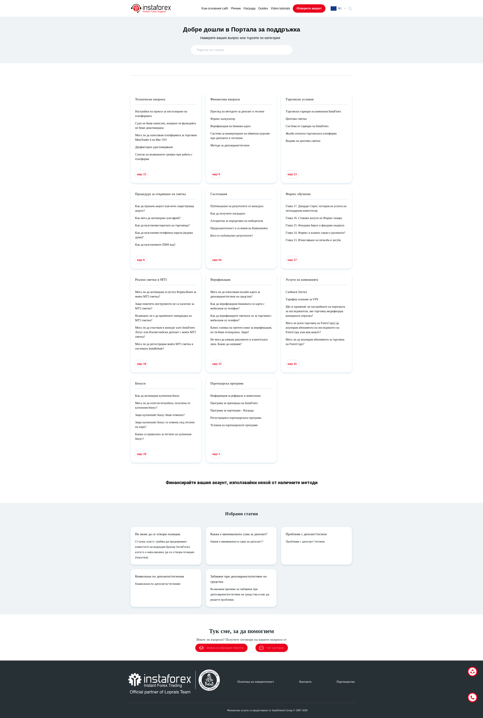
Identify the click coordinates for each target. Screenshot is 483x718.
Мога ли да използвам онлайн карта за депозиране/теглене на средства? (235, 294)
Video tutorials (280, 8)
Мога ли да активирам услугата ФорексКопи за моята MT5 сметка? (165, 294)
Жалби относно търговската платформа (311, 133)
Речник (236, 8)
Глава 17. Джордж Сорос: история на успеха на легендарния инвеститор (316, 208)
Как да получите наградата (227, 213)
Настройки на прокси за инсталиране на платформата (161, 114)
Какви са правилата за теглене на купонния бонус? (163, 436)
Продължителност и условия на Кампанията (239, 228)
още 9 (216, 174)
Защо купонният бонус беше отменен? (160, 415)
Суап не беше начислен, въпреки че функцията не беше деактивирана (165, 125)
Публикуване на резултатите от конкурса (236, 206)
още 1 (216, 454)
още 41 (292, 363)
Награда (249, 8)
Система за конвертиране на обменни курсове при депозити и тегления (240, 136)
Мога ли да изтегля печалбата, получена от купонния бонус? (162, 405)
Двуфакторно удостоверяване (154, 147)
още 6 (141, 259)
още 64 (217, 259)
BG (340, 8)
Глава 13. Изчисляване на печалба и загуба (313, 240)
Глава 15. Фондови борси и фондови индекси (315, 225)
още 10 (141, 363)
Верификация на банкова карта (230, 126)
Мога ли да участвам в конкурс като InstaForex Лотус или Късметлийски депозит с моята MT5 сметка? (165, 332)
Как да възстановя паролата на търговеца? (162, 225)
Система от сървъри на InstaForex (307, 126)
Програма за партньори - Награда (232, 410)
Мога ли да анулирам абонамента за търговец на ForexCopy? (315, 342)
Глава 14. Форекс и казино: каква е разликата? (315, 232)
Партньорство (346, 681)
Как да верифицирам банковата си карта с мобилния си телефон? (237, 306)
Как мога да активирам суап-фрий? (158, 218)
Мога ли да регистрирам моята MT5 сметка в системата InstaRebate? (164, 346)
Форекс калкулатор (222, 118)
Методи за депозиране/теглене (229, 145)
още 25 (217, 363)
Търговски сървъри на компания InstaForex (313, 111)
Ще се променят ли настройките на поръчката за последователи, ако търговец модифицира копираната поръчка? (315, 311)
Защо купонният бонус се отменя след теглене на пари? (165, 424)
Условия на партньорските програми (234, 425)
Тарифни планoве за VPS (302, 299)
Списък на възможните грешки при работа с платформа (163, 157)
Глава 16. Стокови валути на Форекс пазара (314, 218)
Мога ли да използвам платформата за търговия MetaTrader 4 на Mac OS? (166, 137)
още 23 (292, 174)
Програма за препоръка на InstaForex (234, 403)
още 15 (141, 174)
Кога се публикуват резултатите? (231, 235)
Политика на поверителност (255, 681)
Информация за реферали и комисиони (235, 395)
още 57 (292, 259)
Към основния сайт (215, 8)
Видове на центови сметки (303, 140)
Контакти (305, 681)
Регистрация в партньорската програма (235, 417)
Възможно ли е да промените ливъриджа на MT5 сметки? (163, 318)
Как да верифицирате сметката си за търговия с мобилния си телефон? (241, 318)
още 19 (141, 454)
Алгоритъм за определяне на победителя (236, 220)
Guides (263, 8)
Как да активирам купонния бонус (157, 395)
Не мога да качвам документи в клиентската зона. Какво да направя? (239, 342)
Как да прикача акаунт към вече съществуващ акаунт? (164, 208)
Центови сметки (296, 118)
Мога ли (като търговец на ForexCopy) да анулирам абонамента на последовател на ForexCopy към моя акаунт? (312, 327)
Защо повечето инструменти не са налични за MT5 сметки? (164, 306)
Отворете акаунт (309, 8)
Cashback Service (296, 292)
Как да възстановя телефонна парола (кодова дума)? (164, 235)
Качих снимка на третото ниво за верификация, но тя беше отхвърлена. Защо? (241, 330)
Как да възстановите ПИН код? (155, 244)
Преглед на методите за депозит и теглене (237, 111)
